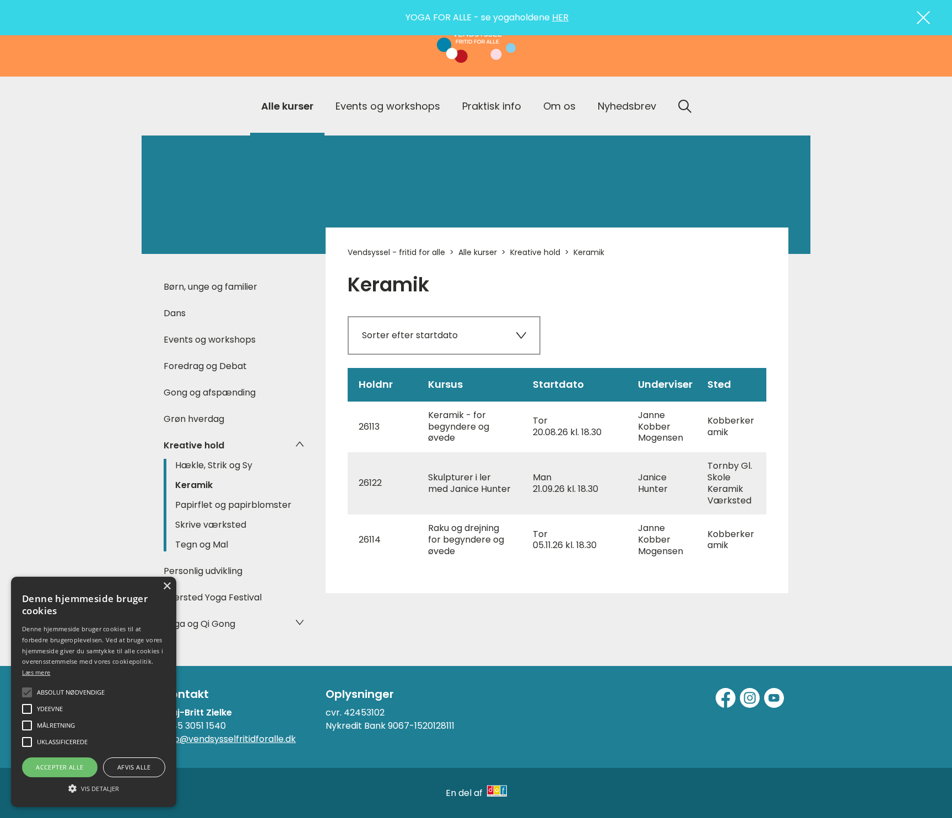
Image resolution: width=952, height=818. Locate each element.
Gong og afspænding (210, 392)
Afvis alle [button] (134, 767)
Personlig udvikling (203, 571)
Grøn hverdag (194, 419)
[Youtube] (774, 698)
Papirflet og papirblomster (233, 505)
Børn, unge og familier (210, 286)
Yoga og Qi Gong (199, 623)
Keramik (194, 485)
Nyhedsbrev (627, 106)
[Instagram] (750, 698)
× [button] (167, 586)
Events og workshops (388, 106)
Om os (559, 106)
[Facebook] (725, 698)
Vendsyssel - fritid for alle (396, 252)
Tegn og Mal (201, 544)
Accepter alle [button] (59, 767)
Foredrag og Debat (205, 366)
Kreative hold (194, 445)
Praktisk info (491, 106)
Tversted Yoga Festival (213, 597)
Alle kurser (287, 106)
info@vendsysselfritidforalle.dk (230, 739)
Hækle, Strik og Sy (213, 465)
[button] (93, 788)
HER (560, 17)
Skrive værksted (210, 524)
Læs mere (36, 672)
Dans (175, 313)
